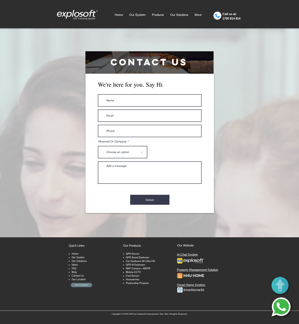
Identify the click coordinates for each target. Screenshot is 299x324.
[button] (158, 14)
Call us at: (230, 14)
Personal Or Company (112, 141)
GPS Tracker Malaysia (129, 316)
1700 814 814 (231, 18)
